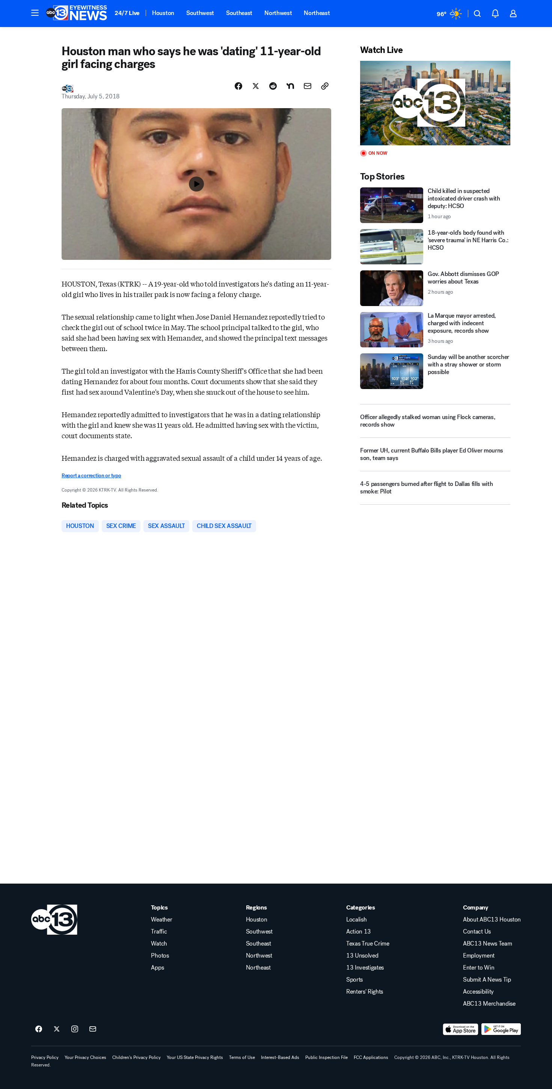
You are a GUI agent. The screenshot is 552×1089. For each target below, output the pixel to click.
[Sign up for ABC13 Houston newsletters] (92, 1029)
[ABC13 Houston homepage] (76, 13)
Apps (157, 968)
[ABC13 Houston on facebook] (38, 1029)
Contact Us (477, 932)
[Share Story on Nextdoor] (290, 86)
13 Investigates (365, 968)
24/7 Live (127, 13)
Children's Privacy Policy (136, 1057)
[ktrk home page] (54, 920)
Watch (159, 944)
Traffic (159, 932)
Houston (163, 13)
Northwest (278, 13)
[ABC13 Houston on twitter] (56, 1029)
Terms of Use (242, 1057)
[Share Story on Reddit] (273, 86)
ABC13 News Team (487, 944)
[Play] (435, 103)
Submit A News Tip (487, 980)
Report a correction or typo (91, 475)
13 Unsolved (362, 956)
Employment (479, 956)
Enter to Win (478, 968)
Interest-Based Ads (280, 1057)
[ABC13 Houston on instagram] (74, 1029)
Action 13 (358, 932)
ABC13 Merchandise (489, 1004)
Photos (160, 956)
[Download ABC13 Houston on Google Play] (501, 1029)
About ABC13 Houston (492, 920)
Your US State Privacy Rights (195, 1057)
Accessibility (478, 992)
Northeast (317, 13)
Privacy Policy (45, 1057)
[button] (35, 12)
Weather (161, 920)
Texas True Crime (367, 944)
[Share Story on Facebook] (238, 86)
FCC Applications (371, 1057)
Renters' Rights (364, 992)
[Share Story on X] (255, 86)
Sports (354, 980)
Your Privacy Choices (85, 1057)
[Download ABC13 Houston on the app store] (461, 1029)
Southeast (239, 13)
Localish (356, 920)
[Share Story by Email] (307, 86)
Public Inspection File (326, 1057)
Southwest (200, 13)
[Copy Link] (324, 86)
